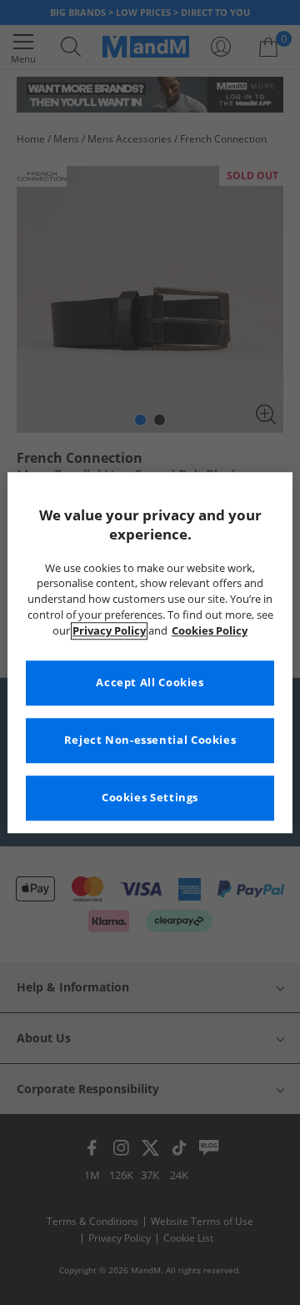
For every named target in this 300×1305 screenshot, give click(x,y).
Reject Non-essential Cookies (150, 740)
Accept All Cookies (149, 682)
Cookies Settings (150, 798)
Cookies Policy (210, 631)
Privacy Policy (109, 631)
